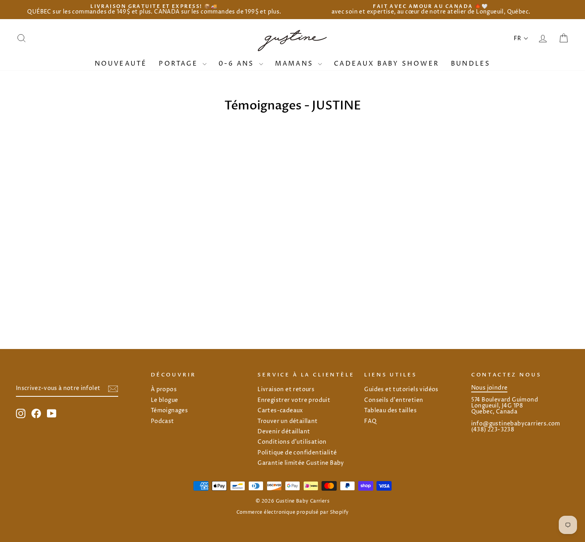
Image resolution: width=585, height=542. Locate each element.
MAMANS (295, 63)
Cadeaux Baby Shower (386, 63)
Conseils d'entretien (393, 400)
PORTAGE (180, 63)
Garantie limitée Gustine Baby (300, 463)
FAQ (370, 421)
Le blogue (164, 400)
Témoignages (169, 410)
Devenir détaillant (283, 431)
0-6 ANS (237, 63)
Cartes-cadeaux (280, 410)
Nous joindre (489, 388)
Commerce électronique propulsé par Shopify (292, 512)
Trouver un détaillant (287, 421)
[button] (521, 38)
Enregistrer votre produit (293, 400)
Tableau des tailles (390, 410)
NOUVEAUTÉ (121, 63)
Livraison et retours (285, 389)
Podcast (162, 421)
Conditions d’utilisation (292, 442)
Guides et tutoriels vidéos (401, 389)
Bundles (470, 63)
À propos (164, 389)
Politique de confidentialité (297, 452)
